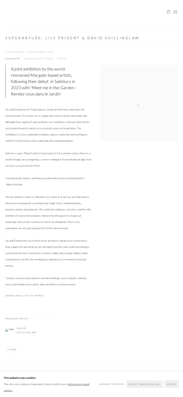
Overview (12, 58)
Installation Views (38, 58)
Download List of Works (24, 295)
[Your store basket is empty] (168, 12)
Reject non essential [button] (144, 384)
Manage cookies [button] (111, 384)
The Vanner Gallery (12, 12)
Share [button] (13, 349)
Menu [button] (175, 12)
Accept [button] (172, 384)
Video (61, 58)
